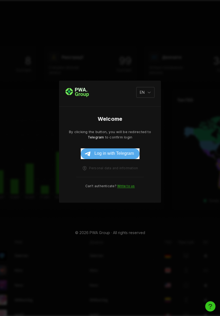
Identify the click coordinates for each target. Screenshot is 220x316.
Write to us (126, 186)
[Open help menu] (210, 306)
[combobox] (145, 92)
